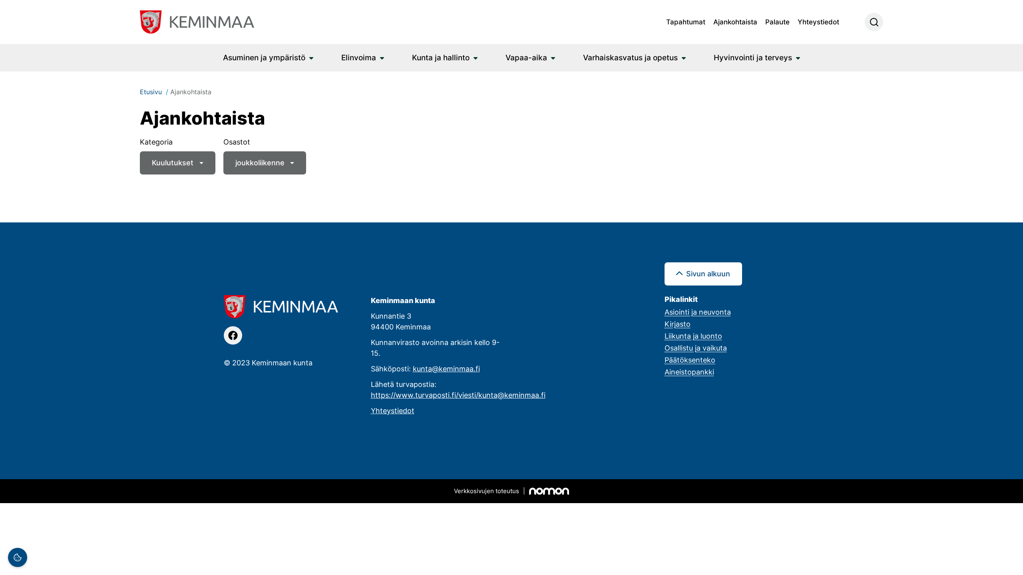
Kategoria (156, 142)
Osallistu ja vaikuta (696, 347)
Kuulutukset (172, 162)
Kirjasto (678, 323)
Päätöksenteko (690, 359)
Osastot (236, 142)
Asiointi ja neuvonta (698, 311)
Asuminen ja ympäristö (264, 57)
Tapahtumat (685, 21)
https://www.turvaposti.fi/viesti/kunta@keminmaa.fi (458, 395)
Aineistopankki (689, 371)
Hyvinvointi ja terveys (753, 57)
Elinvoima (358, 57)
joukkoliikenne (260, 162)
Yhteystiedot (818, 21)
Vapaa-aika (526, 57)
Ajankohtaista (735, 21)
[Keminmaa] (197, 22)
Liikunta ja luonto (693, 335)
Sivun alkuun (708, 273)
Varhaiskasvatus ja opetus (630, 57)
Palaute (777, 21)
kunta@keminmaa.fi (446, 368)
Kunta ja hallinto (441, 57)
